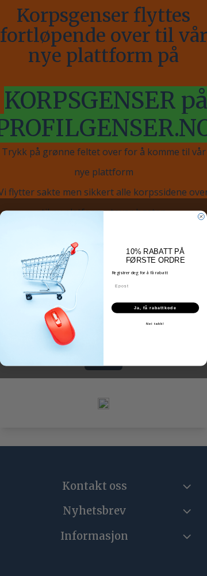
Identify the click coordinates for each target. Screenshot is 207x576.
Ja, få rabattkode (155, 307)
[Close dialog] (201, 216)
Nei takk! (155, 323)
